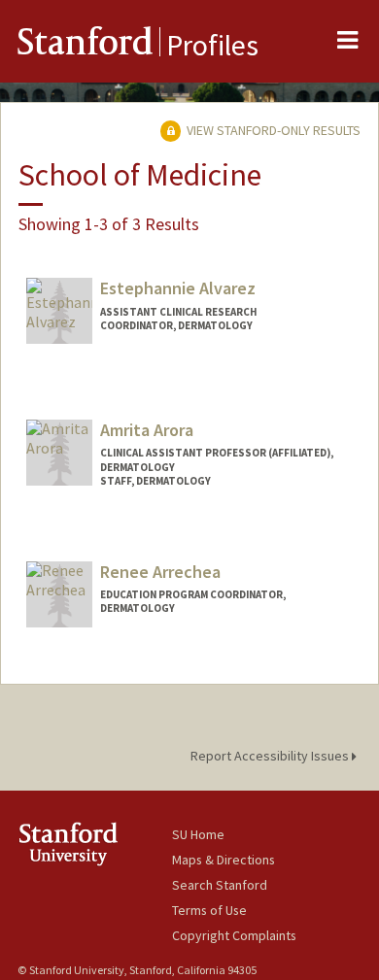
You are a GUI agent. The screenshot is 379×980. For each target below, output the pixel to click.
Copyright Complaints (234, 935)
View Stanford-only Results (272, 130)
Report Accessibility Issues (271, 755)
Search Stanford (219, 885)
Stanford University (94, 843)
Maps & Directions (223, 859)
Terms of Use (209, 910)
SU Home (198, 834)
